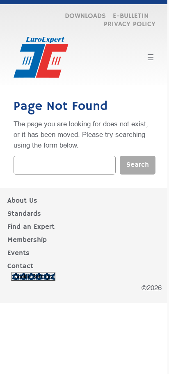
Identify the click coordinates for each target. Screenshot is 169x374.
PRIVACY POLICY (129, 24)
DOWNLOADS (85, 16)
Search (137, 165)
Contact (20, 266)
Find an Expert (31, 227)
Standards (24, 214)
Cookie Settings (33, 276)
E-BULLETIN (130, 16)
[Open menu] (150, 57)
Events (18, 253)
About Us (22, 201)
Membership (27, 240)
